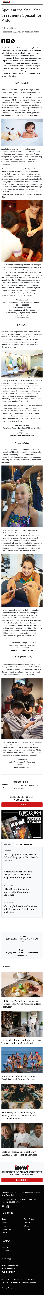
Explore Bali (6, 1229)
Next (22, 950)
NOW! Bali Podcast (10, 1265)
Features (7, 868)
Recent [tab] (8, 845)
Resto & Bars (29, 1219)
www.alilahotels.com (22, 308)
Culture (4, 1233)
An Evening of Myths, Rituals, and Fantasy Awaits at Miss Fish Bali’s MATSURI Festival (18, 1115)
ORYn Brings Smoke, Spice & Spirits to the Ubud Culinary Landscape (19, 892)
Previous (22, 936)
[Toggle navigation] (41, 2)
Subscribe (5, 1251)
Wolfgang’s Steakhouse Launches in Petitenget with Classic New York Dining (20, 909)
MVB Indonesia (8, 1272)
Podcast (27, 1229)
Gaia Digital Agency (28, 1282)
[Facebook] (7, 1207)
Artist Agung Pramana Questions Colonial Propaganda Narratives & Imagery (21, 857)
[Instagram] (2, 1207)
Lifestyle (27, 1222)
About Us (5, 1247)
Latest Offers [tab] (24, 845)
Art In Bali (7, 851)
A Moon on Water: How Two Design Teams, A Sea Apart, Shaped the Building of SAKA (18, 874)
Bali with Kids (8, 28)
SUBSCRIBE (22, 1180)
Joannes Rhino (32, 31)
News (3, 1219)
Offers (26, 1226)
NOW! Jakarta (8, 1269)
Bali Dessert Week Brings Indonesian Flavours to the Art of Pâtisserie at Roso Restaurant (21, 1004)
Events (4, 1222)
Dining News (8, 885)
